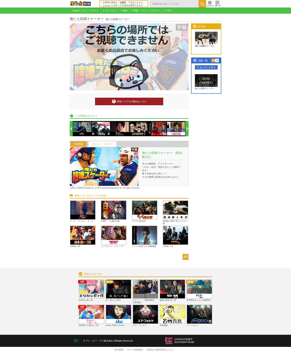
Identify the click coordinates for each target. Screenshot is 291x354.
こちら (106, 5)
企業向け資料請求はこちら (160, 350)
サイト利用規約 (135, 350)
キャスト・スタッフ (102, 144)
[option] (82, 128)
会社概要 (119, 350)
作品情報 (78, 144)
